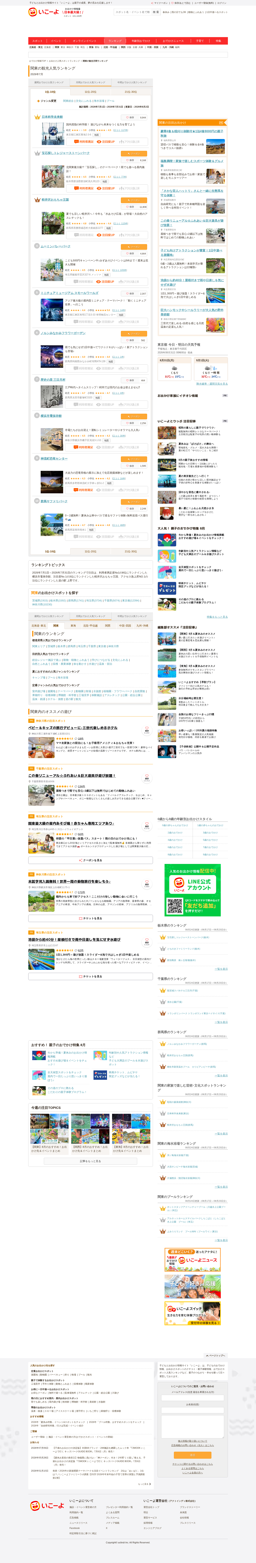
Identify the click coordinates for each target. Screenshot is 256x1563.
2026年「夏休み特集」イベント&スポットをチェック (58, 1422)
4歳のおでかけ (175, 840)
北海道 (47, 47)
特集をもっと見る (217, 616)
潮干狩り (80, 1411)
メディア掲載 (112, 1523)
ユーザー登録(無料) (204, 3)
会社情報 (184, 1517)
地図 (96, 135)
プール (111, 100)
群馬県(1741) (76, 600)
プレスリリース (188, 1523)
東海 (91, 47)
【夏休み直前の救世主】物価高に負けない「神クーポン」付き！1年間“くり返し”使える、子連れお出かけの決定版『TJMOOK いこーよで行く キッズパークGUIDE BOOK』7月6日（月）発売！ (99, 1461)
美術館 (93, 1402)
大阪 (129, 47)
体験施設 (96, 695)
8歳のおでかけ (175, 854)
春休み (166, 12)
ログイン (221, 3)
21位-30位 (131, 91)
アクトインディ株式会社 (182, 1501)
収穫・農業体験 (62, 663)
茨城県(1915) (40, 600)
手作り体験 (48, 1384)
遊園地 (51, 691)
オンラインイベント (85, 40)
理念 (146, 1512)
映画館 (66, 1402)
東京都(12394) (130, 600)
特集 (218, 40)
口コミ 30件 (119, 435)
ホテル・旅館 (55, 699)
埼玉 (82, 47)
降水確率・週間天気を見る (212, 383)
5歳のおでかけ (210, 840)
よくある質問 (112, 1512)
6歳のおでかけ (175, 847)
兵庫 (140, 47)
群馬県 (72, 646)
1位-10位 (50, 91)
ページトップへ (217, 1355)
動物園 (80, 691)
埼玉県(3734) (94, 600)
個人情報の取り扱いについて (192, 1441)
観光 (78, 699)
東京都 (102, 646)
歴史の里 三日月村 (53, 379)
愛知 (97, 47)
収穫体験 (78, 1384)
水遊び (93, 663)
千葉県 (92, 646)
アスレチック (112, 695)
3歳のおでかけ (210, 832)
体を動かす (80, 663)
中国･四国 (125, 625)
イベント (56, 40)
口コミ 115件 (120, 223)
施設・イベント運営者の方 (83, 1507)
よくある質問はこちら (192, 1468)
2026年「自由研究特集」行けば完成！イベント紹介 (57, 1425)
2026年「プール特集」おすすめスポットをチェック (115, 1422)
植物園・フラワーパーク (117, 691)
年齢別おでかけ (141, 40)
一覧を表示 (221, 968)
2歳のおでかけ (175, 832)
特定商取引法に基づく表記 (83, 1533)
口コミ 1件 (118, 357)
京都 (135, 47)
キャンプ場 (38, 677)
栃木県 (62, 646)
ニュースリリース (79, 1523)
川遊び (115, 1393)
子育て (200, 40)
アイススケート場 (65, 1411)
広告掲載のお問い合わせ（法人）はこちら (192, 1445)
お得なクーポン (39, 1393)
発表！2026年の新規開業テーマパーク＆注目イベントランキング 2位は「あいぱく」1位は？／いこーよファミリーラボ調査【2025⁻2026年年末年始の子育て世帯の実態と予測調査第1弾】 (99, 1474)
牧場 (88, 691)
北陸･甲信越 (90, 625)
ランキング (115, 40)
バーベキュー (56, 1374)
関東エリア (38, 646)
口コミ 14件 (119, 310)
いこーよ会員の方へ (193, 1472)
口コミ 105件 (119, 270)
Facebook (75, 1528)
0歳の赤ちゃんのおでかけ (175, 825)
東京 (63, 47)
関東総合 (68, 100)
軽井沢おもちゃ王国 (55, 199)
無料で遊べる (56, 1393)
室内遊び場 (38, 691)
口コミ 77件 (120, 177)
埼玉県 (82, 646)
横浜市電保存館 (51, 415)
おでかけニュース (173, 40)
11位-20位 (91, 91)
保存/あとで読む (182, 3)
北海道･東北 (38, 625)
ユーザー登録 (38, 1437)
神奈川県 (113, 646)
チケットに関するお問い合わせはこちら (192, 1464)
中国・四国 (152, 47)
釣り (67, 1374)
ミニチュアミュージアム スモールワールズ (69, 293)
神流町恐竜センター (54, 458)
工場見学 (84, 695)
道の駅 (69, 699)
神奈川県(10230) (42, 604)
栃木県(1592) (58, 600)
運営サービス (150, 1517)
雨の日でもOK (179, 12)
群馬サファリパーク (54, 501)
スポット (37, 40)
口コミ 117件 (120, 130)
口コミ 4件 (118, 393)
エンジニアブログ (153, 1528)
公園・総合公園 (131, 695)
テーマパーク (65, 691)
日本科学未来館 (52, 116)
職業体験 (89, 1384)
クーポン (135, 153)
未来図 (183, 1512)
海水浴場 (99, 100)
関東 (57, 47)
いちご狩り (93, 1411)
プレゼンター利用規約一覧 (119, 1507)
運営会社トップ (151, 1507)
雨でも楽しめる (39, 1402)
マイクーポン (161, 3)
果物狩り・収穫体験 (44, 695)
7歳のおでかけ (210, 847)
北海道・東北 (36, 47)
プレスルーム (112, 1517)
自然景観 (140, 691)
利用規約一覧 (76, 1512)
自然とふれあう (41, 663)
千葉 (77, 47)
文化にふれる (84, 100)
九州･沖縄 (142, 625)
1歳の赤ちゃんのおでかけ (210, 825)
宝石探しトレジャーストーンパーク (66, 153)
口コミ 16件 (119, 478)
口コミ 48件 (119, 525)
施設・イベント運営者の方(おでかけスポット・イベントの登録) (81, 1437)
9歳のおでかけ (210, 854)
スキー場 (49, 1411)
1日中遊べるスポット (217, 12)
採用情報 (148, 1523)
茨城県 (51, 646)
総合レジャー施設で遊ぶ (46, 659)
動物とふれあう (196, 12)
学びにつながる (101, 659)
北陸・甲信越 (110, 47)
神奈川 (70, 47)
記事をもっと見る (90, 1161)
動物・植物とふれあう (76, 659)
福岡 (177, 47)
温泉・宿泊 (105, 663)
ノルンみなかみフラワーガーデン (63, 333)
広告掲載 (74, 1517)
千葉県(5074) (112, 600)
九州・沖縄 (168, 47)
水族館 (97, 691)
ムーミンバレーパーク (56, 246)
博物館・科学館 (67, 695)
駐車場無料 (70, 1393)
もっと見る (143, 1484)
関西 (123, 47)
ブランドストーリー (190, 1507)
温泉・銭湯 (38, 699)
